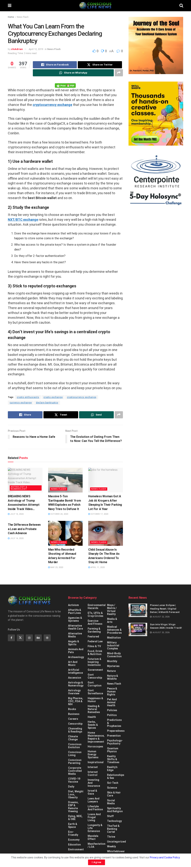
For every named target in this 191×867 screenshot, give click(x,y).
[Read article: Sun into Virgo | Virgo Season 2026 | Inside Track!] (138, 629)
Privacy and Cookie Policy (165, 857)
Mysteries (113, 666)
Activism (73, 605)
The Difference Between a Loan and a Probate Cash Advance (24, 529)
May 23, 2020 (56, 567)
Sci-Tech (112, 782)
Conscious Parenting (75, 761)
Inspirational (96, 762)
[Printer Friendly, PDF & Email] (65, 85)
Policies (112, 710)
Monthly (112, 661)
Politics (112, 715)
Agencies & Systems (75, 619)
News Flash (23, 17)
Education (74, 844)
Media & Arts (112, 620)
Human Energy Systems (93, 754)
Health (92, 716)
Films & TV (94, 646)
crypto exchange (53, 397)
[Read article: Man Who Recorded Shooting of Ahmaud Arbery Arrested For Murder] (65, 533)
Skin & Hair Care (114, 794)
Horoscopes (95, 746)
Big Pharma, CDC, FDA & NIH (75, 701)
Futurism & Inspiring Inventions (94, 661)
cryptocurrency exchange (81, 397)
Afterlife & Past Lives (74, 611)
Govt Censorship (95, 676)
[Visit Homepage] (95, 5)
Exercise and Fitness (95, 622)
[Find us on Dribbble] (47, 637)
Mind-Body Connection (114, 655)
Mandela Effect (93, 837)
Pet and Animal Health (112, 702)
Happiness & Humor (95, 700)
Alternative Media (75, 635)
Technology (114, 820)
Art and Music (72, 663)
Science (112, 787)
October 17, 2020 (99, 514)
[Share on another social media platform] (119, 72)
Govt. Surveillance (95, 692)
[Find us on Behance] (38, 637)
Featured (93, 636)
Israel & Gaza (92, 792)
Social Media (111, 802)
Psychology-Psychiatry (115, 742)
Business (73, 713)
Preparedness (116, 730)
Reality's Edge (112, 769)
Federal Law (95, 641)
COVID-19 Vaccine (74, 780)
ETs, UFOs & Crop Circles (95, 614)
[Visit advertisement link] (156, 45)
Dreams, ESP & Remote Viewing (73, 807)
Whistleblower (116, 851)
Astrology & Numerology (19, 488)
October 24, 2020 (59, 514)
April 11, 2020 (97, 567)
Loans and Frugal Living (94, 817)
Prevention (114, 735)
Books (72, 709)
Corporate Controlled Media (75, 770)
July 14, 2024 (17, 514)
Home (11, 17)
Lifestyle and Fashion (95, 808)
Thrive (111, 836)
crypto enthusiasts (28, 397)
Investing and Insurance (94, 782)
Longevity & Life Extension (95, 828)
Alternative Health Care (75, 627)
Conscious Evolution (75, 746)
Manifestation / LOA (96, 845)
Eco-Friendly (73, 833)
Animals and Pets (75, 651)
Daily (71, 786)
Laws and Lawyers (93, 800)
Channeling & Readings (75, 730)
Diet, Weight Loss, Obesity (75, 794)
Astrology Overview (74, 692)
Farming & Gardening (94, 630)
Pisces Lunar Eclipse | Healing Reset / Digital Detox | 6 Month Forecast (165, 608)
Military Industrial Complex (113, 645)
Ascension (74, 677)
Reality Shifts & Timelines (113, 759)
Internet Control (93, 773)
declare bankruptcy (47, 402)
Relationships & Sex (115, 776)
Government (95, 669)
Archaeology (76, 657)
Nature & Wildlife (112, 677)
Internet (93, 767)
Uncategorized (116, 841)
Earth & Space (72, 825)
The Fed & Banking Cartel (113, 828)
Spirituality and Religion (115, 810)
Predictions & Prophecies (114, 722)
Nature (111, 670)
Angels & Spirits (73, 643)
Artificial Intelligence (75, 671)
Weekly (111, 846)
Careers (73, 718)
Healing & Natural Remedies (94, 709)
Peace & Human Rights (112, 691)
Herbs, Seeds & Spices (93, 724)
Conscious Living (75, 754)
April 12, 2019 (36, 49)
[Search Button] (181, 5)
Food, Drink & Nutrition (95, 653)
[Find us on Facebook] (11, 637)
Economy (73, 839)
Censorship (75, 723)
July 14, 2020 (17, 538)
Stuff (110, 816)
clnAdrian (17, 49)
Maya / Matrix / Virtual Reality (112, 610)
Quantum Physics (112, 750)
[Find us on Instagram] (29, 637)
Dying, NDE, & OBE (75, 818)
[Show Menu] (9, 5)
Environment (76, 849)
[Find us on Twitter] (20, 637)
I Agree (96, 862)
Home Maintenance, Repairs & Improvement (96, 737)
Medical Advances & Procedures (114, 629)
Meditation (114, 637)
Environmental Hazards (97, 607)
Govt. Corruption (94, 684)
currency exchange (21, 402)
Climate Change (73, 738)
